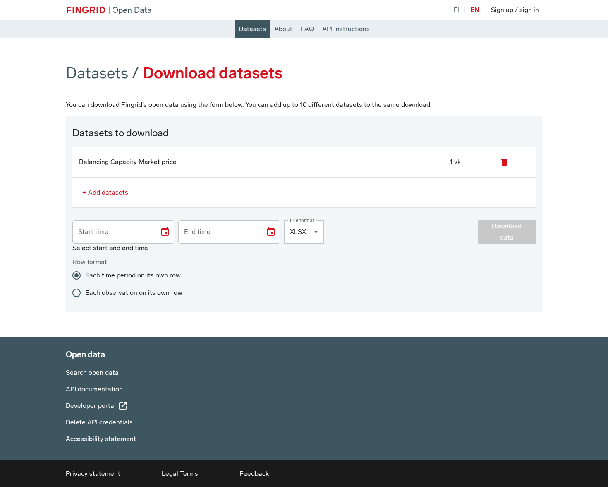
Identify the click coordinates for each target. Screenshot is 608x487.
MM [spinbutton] (96, 232)
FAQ (307, 29)
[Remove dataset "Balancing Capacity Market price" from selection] (504, 162)
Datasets (252, 29)
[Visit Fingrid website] (86, 10)
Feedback (254, 473)
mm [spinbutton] (138, 232)
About (283, 29)
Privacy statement (93, 473)
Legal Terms (180, 473)
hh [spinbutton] (127, 232)
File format (302, 220)
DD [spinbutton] (82, 232)
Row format (89, 262)
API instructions (346, 29)
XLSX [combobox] (298, 232)
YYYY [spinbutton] (113, 232)
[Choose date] (165, 232)
